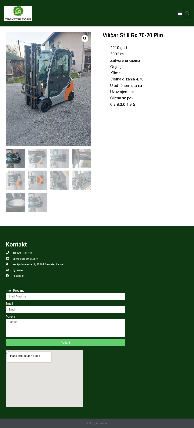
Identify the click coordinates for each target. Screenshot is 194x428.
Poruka (10, 316)
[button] (180, 13)
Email (9, 303)
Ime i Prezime (15, 290)
